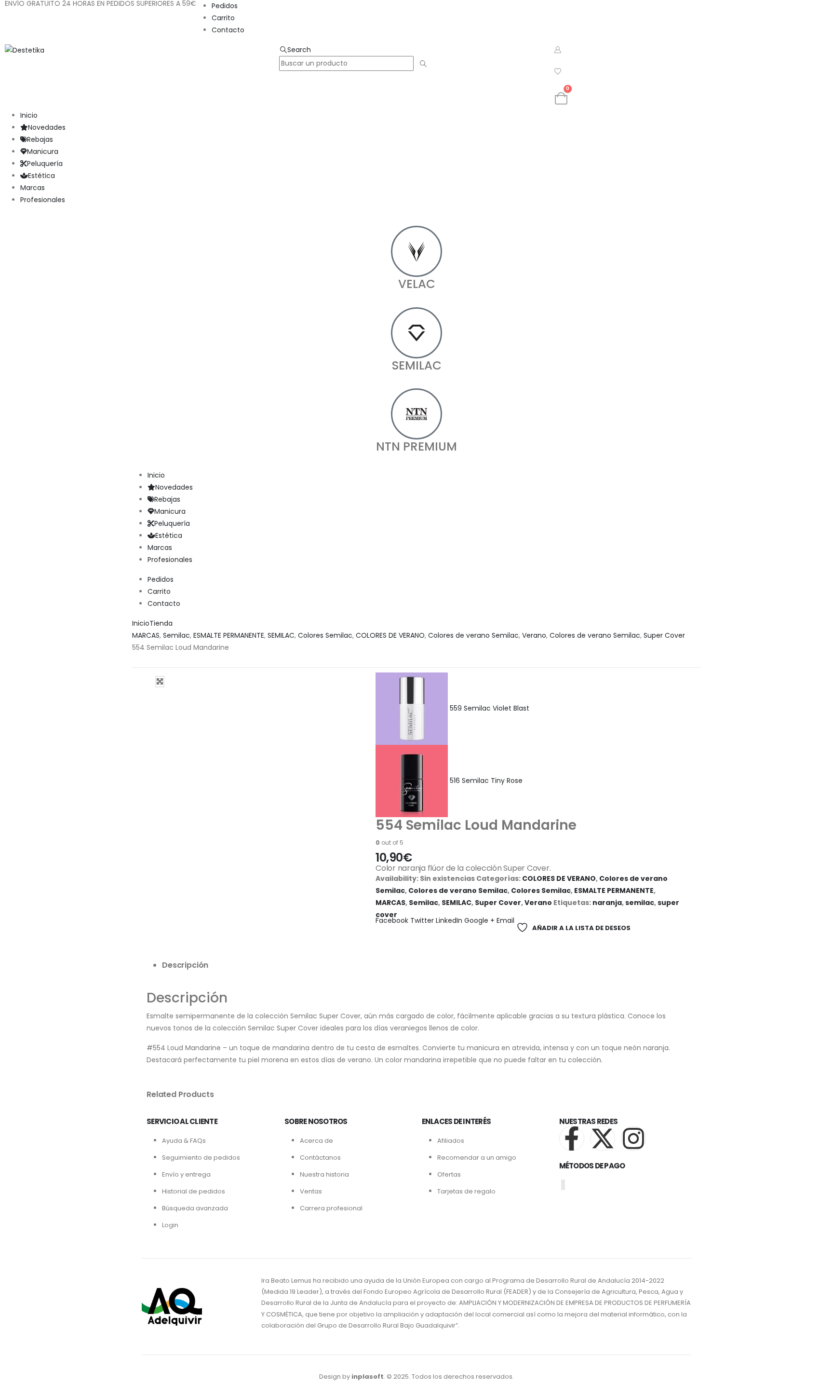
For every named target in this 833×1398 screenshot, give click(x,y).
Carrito (223, 18)
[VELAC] (416, 251)
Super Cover (498, 902)
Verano (538, 902)
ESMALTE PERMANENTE (614, 890)
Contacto (228, 30)
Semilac (423, 902)
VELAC (416, 283)
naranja (607, 902)
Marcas (32, 187)
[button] (295, 50)
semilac (639, 902)
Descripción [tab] (185, 965)
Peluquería (45, 163)
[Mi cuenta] (558, 50)
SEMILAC (417, 365)
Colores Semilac (541, 890)
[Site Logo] (24, 50)
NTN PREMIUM (416, 446)
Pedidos (225, 6)
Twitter (422, 920)
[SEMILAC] (416, 332)
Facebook (392, 920)
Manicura (42, 151)
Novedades (47, 127)
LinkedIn (449, 920)
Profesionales (42, 200)
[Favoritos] (558, 71)
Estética (41, 175)
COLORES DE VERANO (559, 878)
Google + (479, 920)
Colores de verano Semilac (458, 890)
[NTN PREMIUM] (416, 413)
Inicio (29, 115)
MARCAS (390, 902)
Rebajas (40, 139)
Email (505, 920)
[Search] (423, 64)
